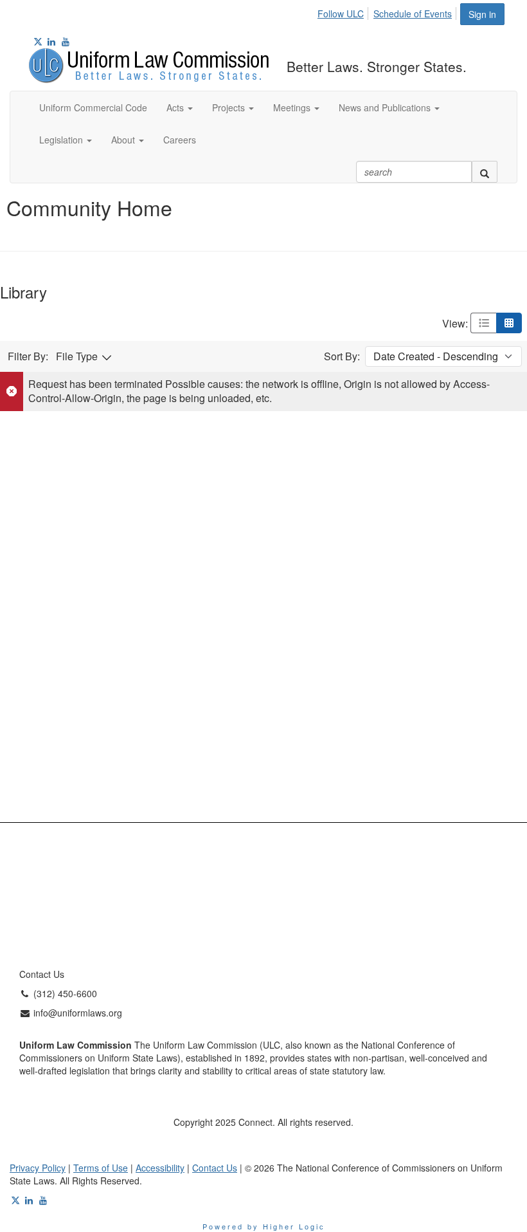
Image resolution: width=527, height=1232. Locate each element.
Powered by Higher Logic (263, 1226)
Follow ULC (340, 13)
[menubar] (388, 11)
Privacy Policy (38, 1167)
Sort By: (342, 356)
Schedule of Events (412, 13)
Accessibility (160, 1167)
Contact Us (214, 1167)
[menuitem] (344, 11)
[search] (484, 172)
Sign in (482, 14)
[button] (179, 107)
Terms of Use (100, 1167)
